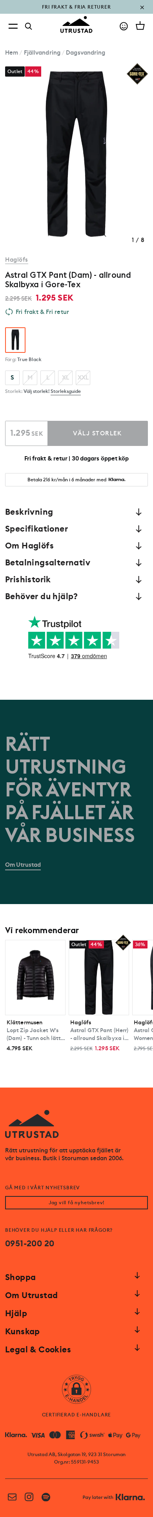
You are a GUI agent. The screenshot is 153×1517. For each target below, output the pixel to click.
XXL (83, 378)
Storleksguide (66, 391)
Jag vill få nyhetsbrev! (76, 1203)
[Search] (29, 26)
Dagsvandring (85, 53)
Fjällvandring (42, 53)
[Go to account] (124, 26)
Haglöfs (16, 260)
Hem (11, 53)
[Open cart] (140, 25)
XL (65, 378)
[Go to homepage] (76, 24)
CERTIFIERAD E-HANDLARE (76, 1415)
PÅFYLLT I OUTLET (76, 12)
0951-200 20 (29, 1243)
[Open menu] (13, 26)
